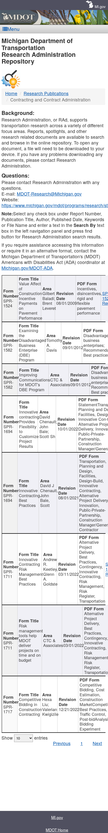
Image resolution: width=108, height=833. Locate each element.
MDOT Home (57, 829)
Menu (13, 28)
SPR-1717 (8, 709)
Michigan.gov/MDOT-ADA (27, 268)
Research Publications (46, 93)
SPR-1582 (8, 347)
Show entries (25, 738)
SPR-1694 (8, 429)
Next (97, 743)
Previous (62, 743)
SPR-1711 (8, 574)
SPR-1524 (8, 303)
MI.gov (100, 6)
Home (11, 93)
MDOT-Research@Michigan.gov (49, 194)
